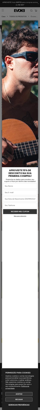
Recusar (19, 399)
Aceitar (19, 394)
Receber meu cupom (20, 211)
